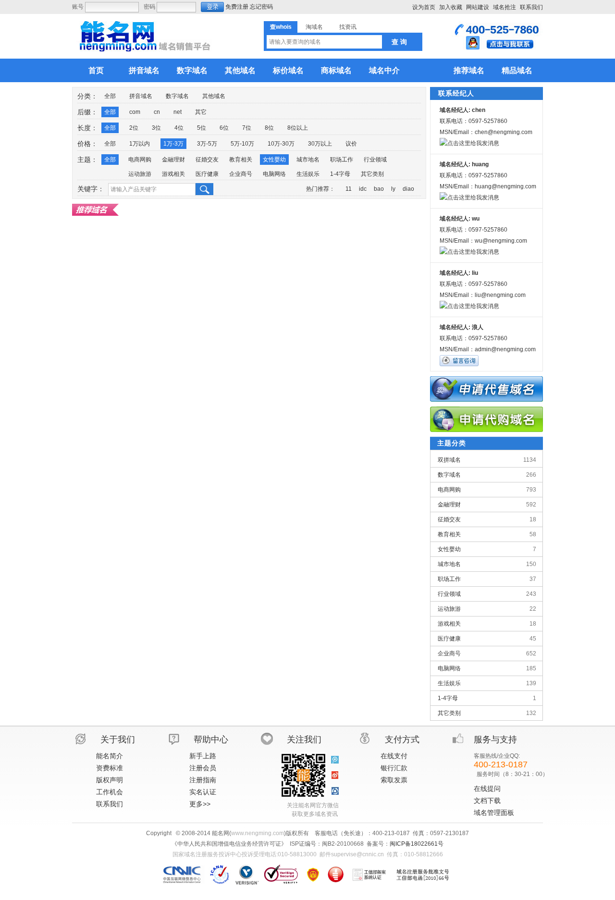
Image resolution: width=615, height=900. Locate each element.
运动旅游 (139, 174)
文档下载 (487, 800)
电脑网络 (274, 174)
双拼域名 (487, 459)
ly (393, 188)
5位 (201, 127)
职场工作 (341, 159)
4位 (179, 127)
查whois (281, 27)
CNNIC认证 (183, 874)
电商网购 (139, 159)
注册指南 (202, 780)
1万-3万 (173, 143)
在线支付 (394, 756)
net (177, 112)
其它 (201, 112)
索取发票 (394, 780)
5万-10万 (242, 143)
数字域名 (192, 70)
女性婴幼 (274, 159)
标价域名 (288, 70)
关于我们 (117, 739)
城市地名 (308, 159)
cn (157, 112)
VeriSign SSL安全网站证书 (280, 874)
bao (379, 188)
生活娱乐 (308, 174)
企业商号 (240, 174)
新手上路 (202, 756)
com (134, 112)
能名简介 (109, 756)
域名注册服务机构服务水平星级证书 (335, 874)
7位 (246, 127)
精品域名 (517, 70)
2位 (133, 127)
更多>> (199, 804)
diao (408, 188)
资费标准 (109, 768)
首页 (96, 70)
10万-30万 (281, 143)
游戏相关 (173, 174)
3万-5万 (207, 143)
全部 (110, 96)
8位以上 (297, 127)
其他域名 (240, 70)
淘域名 (314, 27)
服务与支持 (495, 739)
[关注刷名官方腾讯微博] (335, 760)
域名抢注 (504, 7)
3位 (156, 127)
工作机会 (109, 792)
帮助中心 (211, 739)
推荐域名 (469, 70)
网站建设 (477, 7)
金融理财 (173, 159)
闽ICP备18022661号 (416, 843)
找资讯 (348, 27)
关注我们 (304, 739)
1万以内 (139, 143)
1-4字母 (340, 174)
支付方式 (402, 739)
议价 (351, 143)
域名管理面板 (494, 812)
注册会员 (202, 768)
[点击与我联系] (497, 48)
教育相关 (240, 159)
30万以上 (320, 143)
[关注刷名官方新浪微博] (335, 775)
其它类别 (372, 174)
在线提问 (487, 788)
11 (348, 188)
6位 (224, 127)
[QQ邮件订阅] (335, 791)
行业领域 (375, 159)
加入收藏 (450, 7)
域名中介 (384, 70)
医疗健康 (207, 174)
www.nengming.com (257, 833)
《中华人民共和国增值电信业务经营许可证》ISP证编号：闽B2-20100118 (312, 874)
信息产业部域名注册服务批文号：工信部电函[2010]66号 (423, 874)
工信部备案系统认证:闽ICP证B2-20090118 (369, 874)
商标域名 (336, 70)
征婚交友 (207, 159)
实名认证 (202, 792)
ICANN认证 (220, 874)
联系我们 (531, 7)
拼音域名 (144, 70)
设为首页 (423, 7)
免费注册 (236, 6)
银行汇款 (394, 768)
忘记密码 (261, 6)
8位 (269, 127)
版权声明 (109, 780)
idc (363, 188)
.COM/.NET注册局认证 (246, 874)
